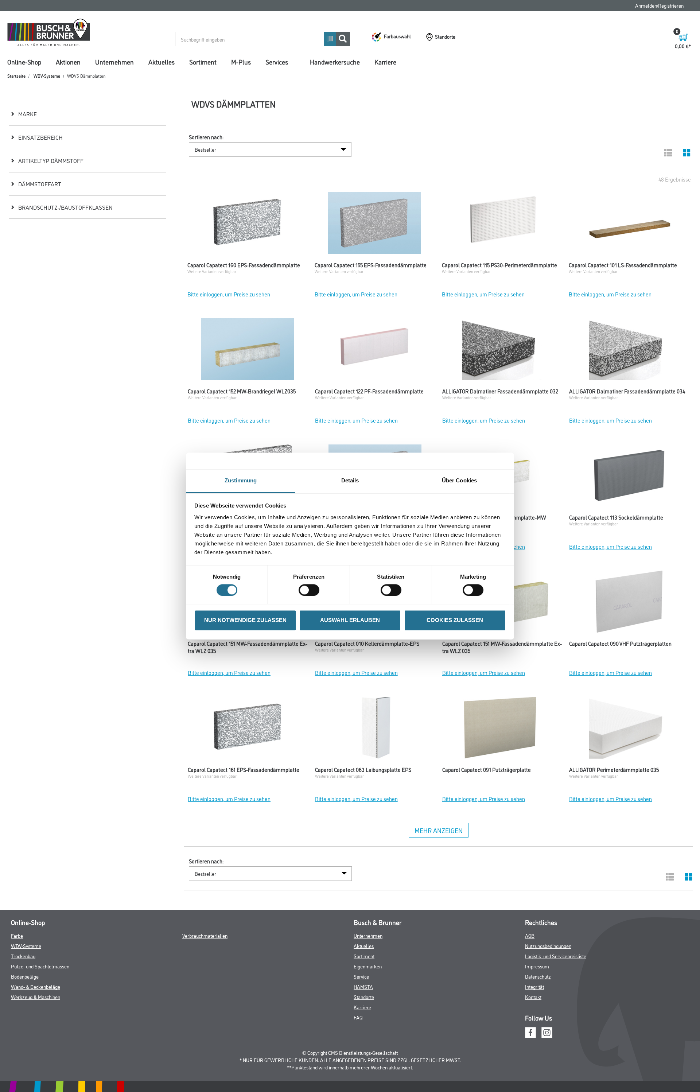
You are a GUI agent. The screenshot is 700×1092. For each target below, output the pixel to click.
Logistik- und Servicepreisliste (555, 955)
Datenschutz (538, 976)
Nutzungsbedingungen (548, 945)
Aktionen (68, 61)
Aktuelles (161, 61)
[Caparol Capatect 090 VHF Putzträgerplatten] (629, 603)
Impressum (537, 966)
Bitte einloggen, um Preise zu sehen (228, 294)
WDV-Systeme (47, 76)
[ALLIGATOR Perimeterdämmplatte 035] (629, 729)
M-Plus (241, 61)
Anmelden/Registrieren (659, 5)
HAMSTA (363, 986)
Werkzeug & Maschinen (35, 996)
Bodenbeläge (25, 976)
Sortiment (203, 61)
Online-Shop (24, 61)
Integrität (534, 986)
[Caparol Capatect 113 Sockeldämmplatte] (629, 477)
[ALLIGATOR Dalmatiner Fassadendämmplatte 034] (629, 351)
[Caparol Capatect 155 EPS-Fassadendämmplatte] (375, 225)
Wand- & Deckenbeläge (35, 986)
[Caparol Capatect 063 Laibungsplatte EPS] (375, 729)
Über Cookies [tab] (459, 480)
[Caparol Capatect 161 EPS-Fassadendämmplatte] (248, 729)
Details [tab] (350, 480)
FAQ (358, 1017)
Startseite (16, 76)
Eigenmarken (368, 966)
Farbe (17, 935)
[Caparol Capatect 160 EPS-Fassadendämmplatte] (247, 225)
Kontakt (533, 996)
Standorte (364, 996)
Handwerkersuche (335, 61)
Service (361, 976)
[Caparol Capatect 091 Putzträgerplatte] (502, 729)
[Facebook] (530, 1031)
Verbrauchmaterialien (205, 935)
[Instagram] (546, 1031)
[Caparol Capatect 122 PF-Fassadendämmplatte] (375, 351)
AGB (529, 935)
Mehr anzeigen (439, 830)
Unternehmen (114, 61)
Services (276, 61)
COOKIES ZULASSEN (455, 620)
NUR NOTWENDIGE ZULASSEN (245, 620)
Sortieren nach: (206, 137)
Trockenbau (23, 955)
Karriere (385, 61)
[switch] (310, 590)
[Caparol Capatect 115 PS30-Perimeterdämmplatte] (502, 225)
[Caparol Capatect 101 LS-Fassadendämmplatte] (629, 225)
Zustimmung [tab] (241, 480)
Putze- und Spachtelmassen (40, 966)
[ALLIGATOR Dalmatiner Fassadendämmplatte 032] (502, 351)
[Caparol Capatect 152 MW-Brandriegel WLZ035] (248, 351)
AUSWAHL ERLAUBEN (350, 620)
